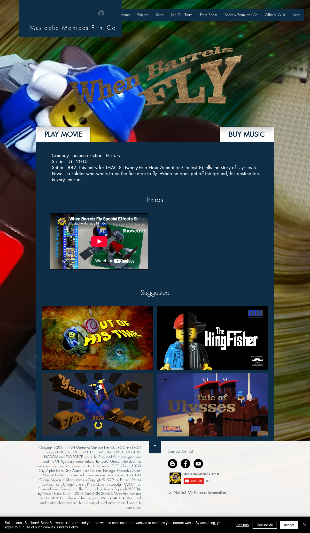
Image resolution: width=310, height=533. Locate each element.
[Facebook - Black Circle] (185, 463)
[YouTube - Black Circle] (198, 463)
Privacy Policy (67, 527)
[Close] (304, 524)
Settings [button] (242, 524)
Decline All (265, 524)
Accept (289, 524)
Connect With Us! (180, 451)
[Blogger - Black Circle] (172, 463)
